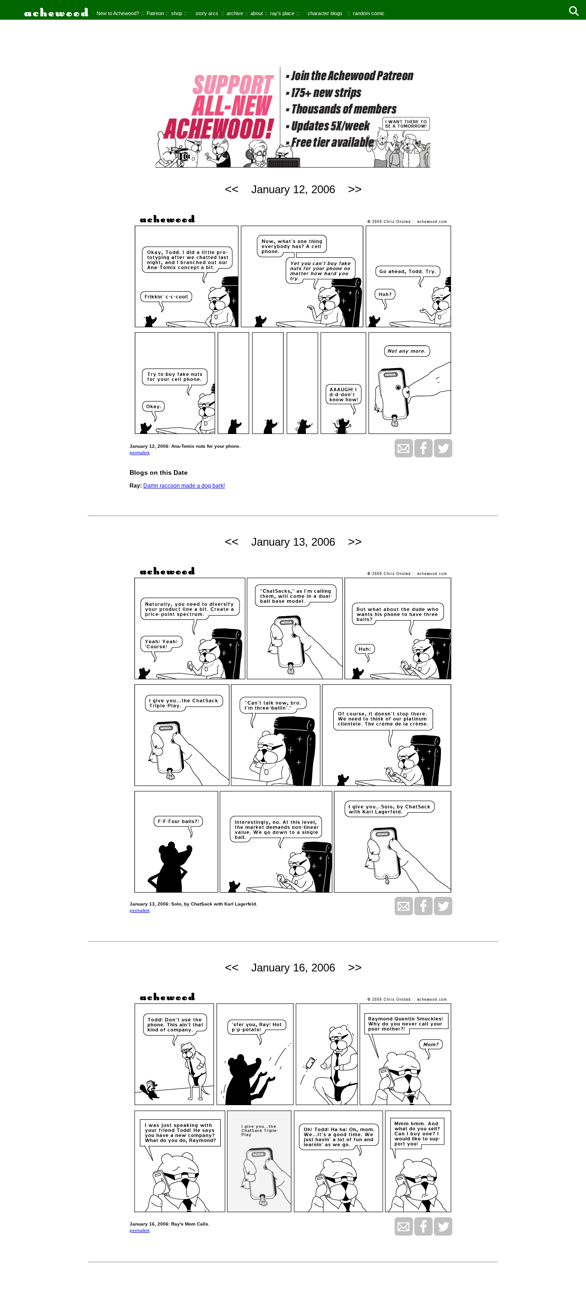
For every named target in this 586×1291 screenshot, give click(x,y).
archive (235, 13)
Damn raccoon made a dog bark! (184, 486)
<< (232, 189)
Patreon (155, 13)
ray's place (282, 13)
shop (176, 13)
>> (355, 189)
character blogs (325, 13)
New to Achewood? (118, 13)
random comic (369, 13)
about (256, 13)
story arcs (206, 13)
